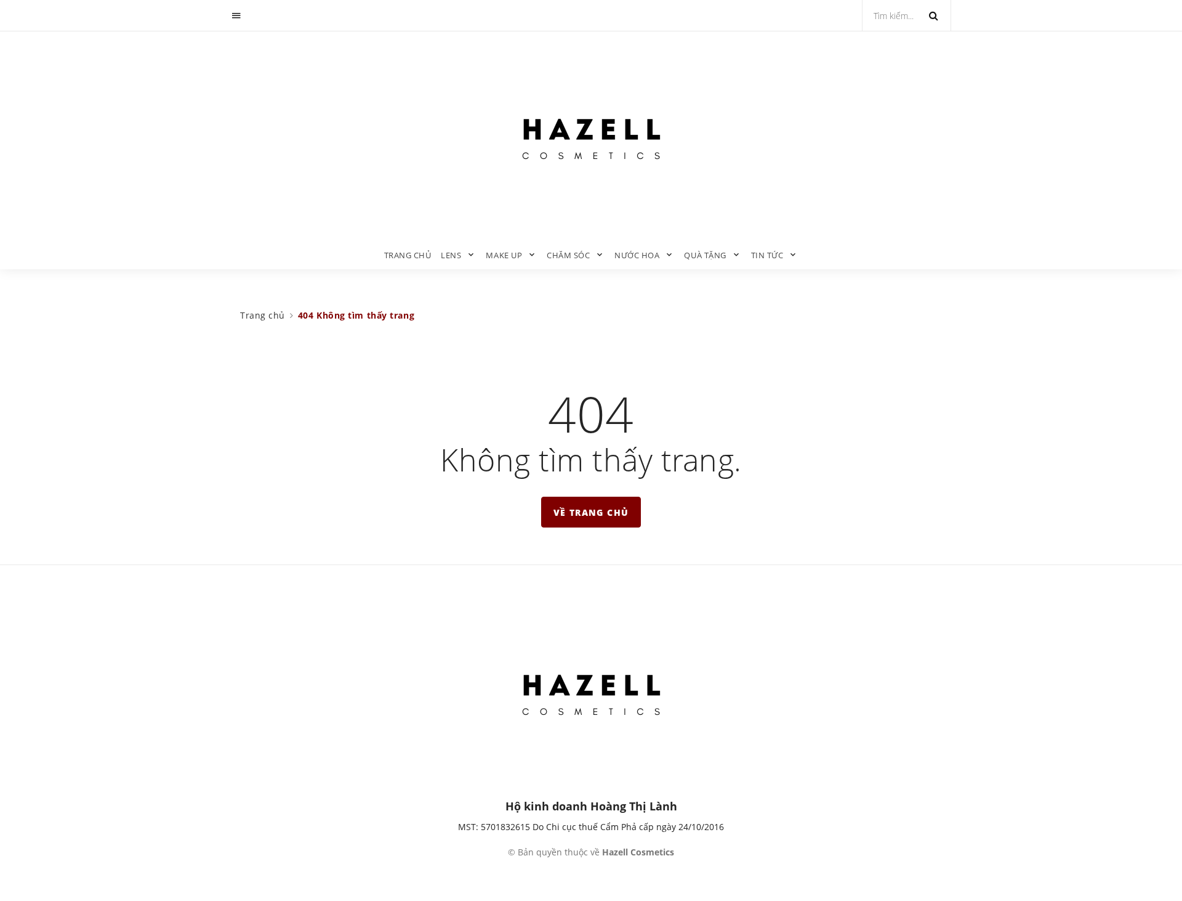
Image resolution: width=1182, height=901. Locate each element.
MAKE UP (504, 255)
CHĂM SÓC (568, 255)
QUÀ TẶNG (705, 255)
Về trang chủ (591, 512)
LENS (451, 255)
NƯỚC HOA (636, 255)
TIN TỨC (767, 255)
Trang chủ (408, 255)
